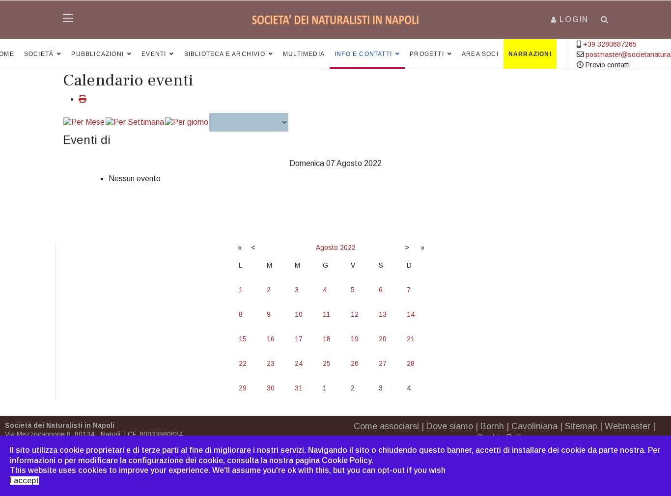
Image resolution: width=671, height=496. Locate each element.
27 (383, 363)
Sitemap (581, 426)
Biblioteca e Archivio (224, 54)
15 (243, 339)
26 (355, 363)
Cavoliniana (534, 426)
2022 (348, 247)
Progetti (427, 54)
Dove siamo (449, 426)
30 (271, 388)
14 (411, 314)
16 (271, 339)
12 (355, 314)
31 (299, 388)
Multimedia (304, 54)
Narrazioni (530, 54)
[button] (569, 19)
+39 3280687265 (610, 44)
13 (383, 314)
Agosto (327, 247)
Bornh (492, 426)
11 (326, 314)
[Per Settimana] (135, 122)
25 (327, 363)
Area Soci (480, 54)
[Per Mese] (84, 122)
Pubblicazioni (97, 54)
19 (355, 339)
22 (243, 363)
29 (243, 388)
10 (299, 314)
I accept (24, 480)
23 (271, 363)
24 (299, 363)
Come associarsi (386, 426)
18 (327, 339)
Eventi (153, 54)
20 (383, 339)
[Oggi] (186, 122)
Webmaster (627, 426)
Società (39, 54)
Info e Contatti (363, 54)
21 (411, 339)
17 (299, 339)
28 (411, 363)
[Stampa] (82, 99)
